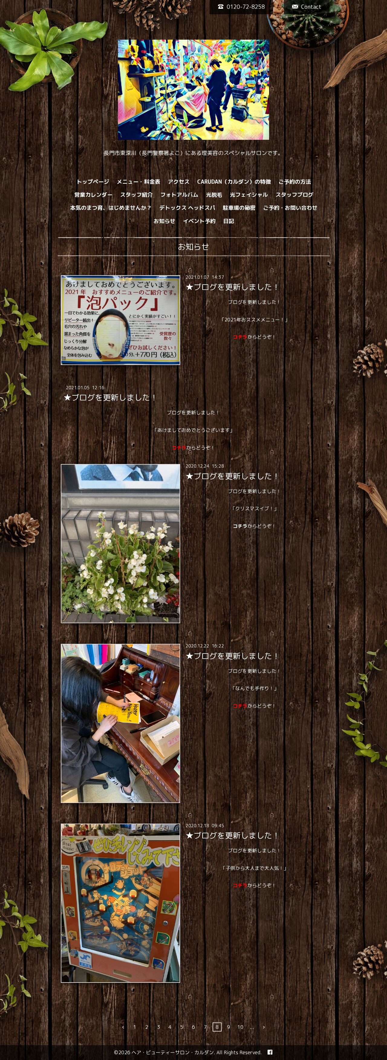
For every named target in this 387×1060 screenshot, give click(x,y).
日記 (228, 221)
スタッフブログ (294, 195)
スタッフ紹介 (136, 195)
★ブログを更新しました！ (233, 286)
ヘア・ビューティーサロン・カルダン (173, 1052)
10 (240, 1027)
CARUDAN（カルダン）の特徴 (234, 182)
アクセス (179, 182)
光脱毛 (214, 195)
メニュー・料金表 (138, 182)
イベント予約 (199, 221)
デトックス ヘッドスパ (187, 208)
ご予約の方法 (294, 182)
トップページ (92, 182)
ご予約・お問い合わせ (290, 208)
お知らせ (164, 221)
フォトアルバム (179, 195)
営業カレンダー (93, 195)
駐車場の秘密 (239, 208)
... (252, 1027)
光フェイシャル (249, 195)
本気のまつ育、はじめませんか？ (111, 208)
